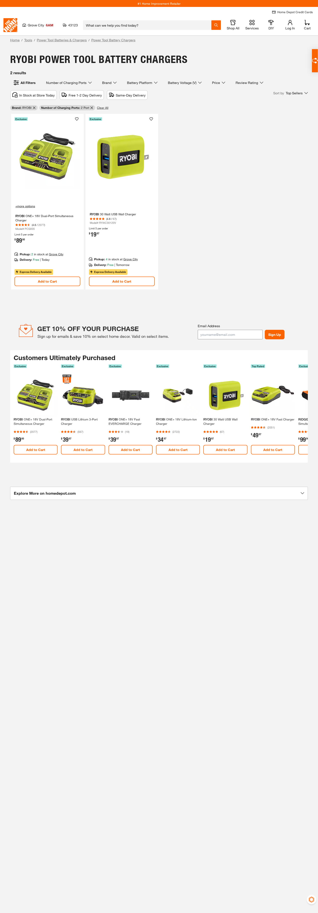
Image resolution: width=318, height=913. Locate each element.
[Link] (47, 202)
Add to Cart (47, 281)
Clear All (102, 107)
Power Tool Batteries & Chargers (62, 40)
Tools (28, 40)
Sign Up (274, 334)
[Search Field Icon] (216, 25)
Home (15, 40)
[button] (290, 93)
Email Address (209, 326)
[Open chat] (315, 60)
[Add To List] (76, 119)
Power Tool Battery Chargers (113, 40)
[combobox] (147, 25)
